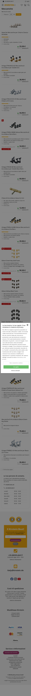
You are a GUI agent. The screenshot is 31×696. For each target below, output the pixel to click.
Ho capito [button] (16, 367)
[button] (15, 370)
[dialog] (15, 348)
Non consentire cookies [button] (16, 363)
